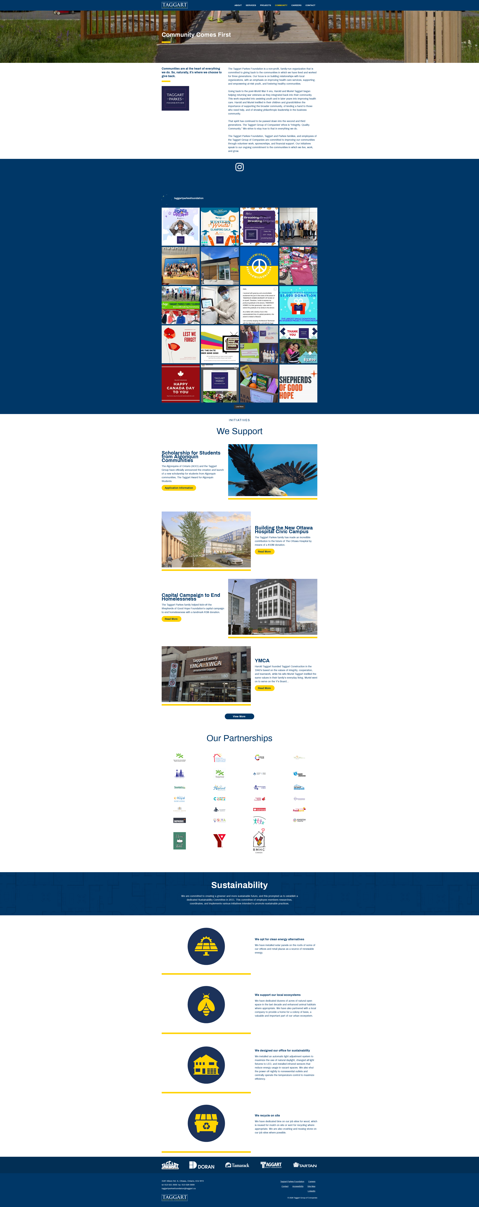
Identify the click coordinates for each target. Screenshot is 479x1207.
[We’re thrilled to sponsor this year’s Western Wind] (220, 227)
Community (281, 5)
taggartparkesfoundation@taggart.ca (179, 1188)
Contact (310, 5)
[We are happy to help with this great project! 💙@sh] (298, 305)
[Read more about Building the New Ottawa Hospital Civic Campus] (206, 539)
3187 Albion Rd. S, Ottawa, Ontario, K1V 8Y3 (183, 1181)
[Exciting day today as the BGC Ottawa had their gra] (220, 266)
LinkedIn (311, 1191)
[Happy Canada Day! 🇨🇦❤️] (181, 384)
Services (251, 5)
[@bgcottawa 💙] (181, 266)
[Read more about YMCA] (206, 674)
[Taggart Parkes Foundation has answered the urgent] (298, 384)
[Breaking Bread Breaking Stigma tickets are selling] (220, 344)
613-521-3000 (171, 1185)
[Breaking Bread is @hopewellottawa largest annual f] (259, 227)
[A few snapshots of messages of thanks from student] (259, 305)
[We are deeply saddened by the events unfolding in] (259, 266)
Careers (296, 5)
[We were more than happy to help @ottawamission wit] (220, 305)
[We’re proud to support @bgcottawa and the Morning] (181, 227)
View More (239, 716)
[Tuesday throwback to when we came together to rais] (259, 344)
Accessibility (297, 1186)
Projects (265, 5)
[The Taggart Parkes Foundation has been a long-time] (298, 344)
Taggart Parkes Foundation (292, 1181)
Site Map (311, 1186)
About (238, 5)
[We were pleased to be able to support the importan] (298, 266)
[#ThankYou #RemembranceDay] (181, 344)
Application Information (179, 487)
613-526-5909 (188, 1185)
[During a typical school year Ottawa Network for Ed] (259, 384)
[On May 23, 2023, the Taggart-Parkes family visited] (298, 227)
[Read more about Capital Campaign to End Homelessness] (272, 607)
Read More (264, 551)
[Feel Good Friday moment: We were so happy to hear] (220, 384)
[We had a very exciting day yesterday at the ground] (181, 305)
